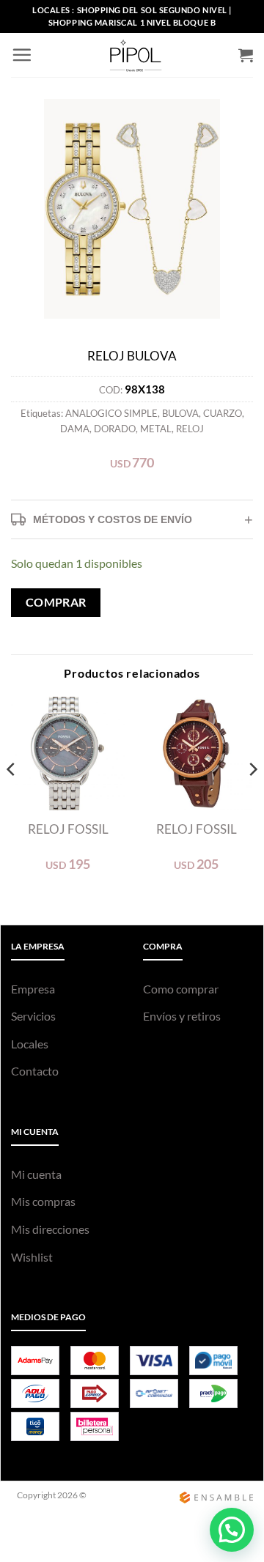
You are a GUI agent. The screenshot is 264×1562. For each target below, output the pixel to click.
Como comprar (181, 989)
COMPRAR (56, 602)
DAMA (74, 428)
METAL (156, 428)
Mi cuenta (36, 1174)
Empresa (33, 989)
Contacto (35, 1071)
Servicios (33, 1016)
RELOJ (190, 428)
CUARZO (222, 413)
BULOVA (180, 413)
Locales (29, 1044)
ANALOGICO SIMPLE (111, 413)
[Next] (252, 798)
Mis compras (43, 1201)
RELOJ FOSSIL (68, 829)
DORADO (115, 428)
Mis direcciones (50, 1229)
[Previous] (12, 798)
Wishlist (32, 1257)
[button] (21, 54)
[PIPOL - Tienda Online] (135, 54)
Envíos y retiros (182, 1016)
